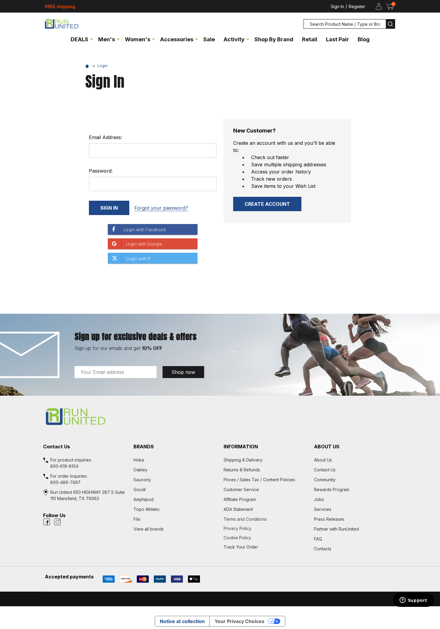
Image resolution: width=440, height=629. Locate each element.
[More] (91, 39)
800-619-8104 (64, 466)
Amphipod (143, 499)
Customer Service (241, 489)
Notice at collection (182, 621)
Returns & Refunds (242, 469)
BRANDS (143, 447)
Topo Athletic (146, 509)
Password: (101, 171)
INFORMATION (241, 447)
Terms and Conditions (265, 519)
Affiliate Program (240, 499)
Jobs (319, 499)
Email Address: (105, 137)
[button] (220, 417)
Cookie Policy (265, 537)
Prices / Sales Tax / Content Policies (259, 479)
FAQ (318, 538)
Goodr (139, 489)
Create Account (267, 204)
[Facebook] (46, 522)
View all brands (148, 528)
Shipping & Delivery (243, 459)
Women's (137, 39)
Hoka (138, 459)
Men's (106, 39)
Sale (209, 39)
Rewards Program (331, 489)
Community (325, 479)
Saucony (142, 479)
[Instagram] (57, 522)
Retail (309, 39)
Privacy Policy (265, 528)
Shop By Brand (273, 39)
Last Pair (337, 39)
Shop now (183, 372)
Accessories (176, 39)
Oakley (140, 469)
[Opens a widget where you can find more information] (413, 600)
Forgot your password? (161, 208)
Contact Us (325, 469)
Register (357, 6)
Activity (234, 39)
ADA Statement (238, 509)
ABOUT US (326, 447)
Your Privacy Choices (239, 621)
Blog (364, 39)
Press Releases (329, 519)
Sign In (337, 6)
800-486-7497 (65, 482)
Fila (136, 519)
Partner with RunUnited (336, 528)
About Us (323, 459)
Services (322, 509)
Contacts (322, 548)
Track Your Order (241, 546)
